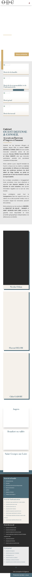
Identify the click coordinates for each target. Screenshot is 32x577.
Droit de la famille (10, 72)
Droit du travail (9, 114)
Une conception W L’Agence (21, 571)
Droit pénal (8, 100)
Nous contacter (21, 54)
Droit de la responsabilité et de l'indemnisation (15, 86)
